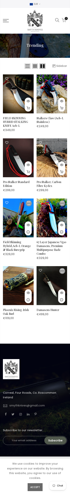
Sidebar (61, 66)
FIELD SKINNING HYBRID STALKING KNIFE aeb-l (15, 122)
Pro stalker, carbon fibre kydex (49, 184)
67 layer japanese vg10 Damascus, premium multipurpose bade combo (51, 248)
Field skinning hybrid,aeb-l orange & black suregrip (17, 246)
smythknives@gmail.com (27, 405)
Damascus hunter (48, 310)
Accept (35, 487)
